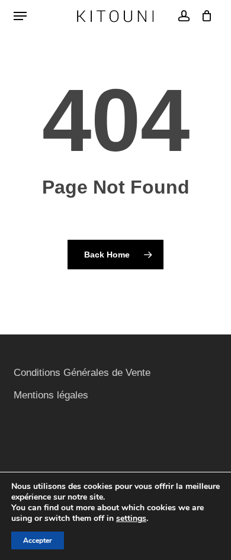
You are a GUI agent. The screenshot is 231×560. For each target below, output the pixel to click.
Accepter (37, 540)
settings (131, 518)
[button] (20, 16)
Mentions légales (51, 395)
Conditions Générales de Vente (82, 372)
